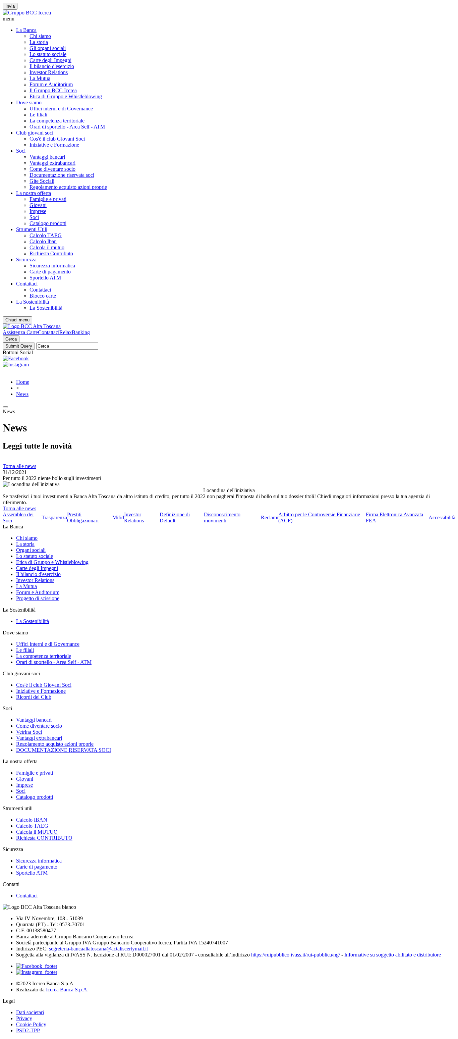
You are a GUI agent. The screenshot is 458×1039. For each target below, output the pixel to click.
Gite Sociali (42, 181)
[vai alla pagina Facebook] (36, 966)
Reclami (269, 517)
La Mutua (40, 78)
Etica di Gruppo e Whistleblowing (66, 96)
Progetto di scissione (37, 598)
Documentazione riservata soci (62, 175)
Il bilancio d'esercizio (52, 66)
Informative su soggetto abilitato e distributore (392, 954)
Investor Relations (49, 72)
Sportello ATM (45, 277)
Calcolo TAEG (46, 235)
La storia (39, 42)
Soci (20, 151)
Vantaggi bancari (47, 157)
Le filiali (38, 114)
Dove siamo (29, 102)
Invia (10, 6)
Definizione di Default (175, 517)
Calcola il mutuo (47, 247)
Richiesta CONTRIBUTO (44, 838)
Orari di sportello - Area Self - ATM (67, 126)
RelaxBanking (74, 332)
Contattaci (27, 284)
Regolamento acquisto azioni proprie (68, 187)
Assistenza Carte (20, 332)
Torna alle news (19, 466)
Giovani (38, 205)
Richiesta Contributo (51, 253)
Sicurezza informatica (52, 265)
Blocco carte (43, 296)
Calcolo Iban (43, 241)
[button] (229, 19)
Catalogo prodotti (48, 223)
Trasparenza (54, 517)
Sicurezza (26, 259)
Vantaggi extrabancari (52, 163)
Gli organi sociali (48, 48)
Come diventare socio (52, 169)
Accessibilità (441, 517)
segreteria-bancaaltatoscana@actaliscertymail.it (98, 948)
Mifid (118, 517)
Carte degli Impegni (50, 60)
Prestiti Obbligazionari (83, 517)
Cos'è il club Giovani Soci (57, 139)
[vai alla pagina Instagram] (36, 972)
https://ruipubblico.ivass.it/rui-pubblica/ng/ (295, 954)
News (22, 394)
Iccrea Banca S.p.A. (67, 989)
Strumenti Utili (31, 229)
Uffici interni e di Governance (61, 108)
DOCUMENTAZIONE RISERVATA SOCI (63, 750)
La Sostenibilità (32, 302)
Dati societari (30, 1012)
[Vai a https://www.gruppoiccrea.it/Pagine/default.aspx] (27, 12)
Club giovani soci (34, 133)
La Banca (26, 30)
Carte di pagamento (50, 271)
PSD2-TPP (28, 1030)
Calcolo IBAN (31, 820)
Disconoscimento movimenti (222, 517)
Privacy (24, 1018)
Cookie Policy (31, 1024)
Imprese (38, 211)
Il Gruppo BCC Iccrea (53, 90)
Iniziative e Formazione (54, 145)
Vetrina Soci (29, 732)
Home (22, 382)
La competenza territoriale (57, 120)
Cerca (11, 339)
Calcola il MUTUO (37, 832)
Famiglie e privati (48, 199)
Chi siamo (40, 36)
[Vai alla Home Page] (32, 326)
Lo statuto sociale (48, 54)
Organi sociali (31, 550)
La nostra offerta (33, 193)
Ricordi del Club (33, 697)
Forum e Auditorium (51, 84)
